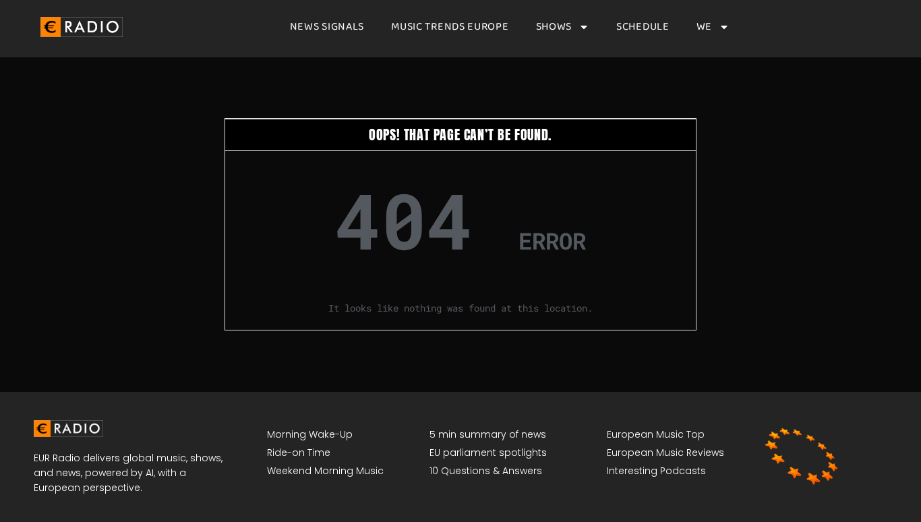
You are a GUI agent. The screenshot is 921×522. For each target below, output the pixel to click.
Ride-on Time (298, 452)
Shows (554, 27)
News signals (327, 27)
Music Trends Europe (449, 27)
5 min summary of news (487, 434)
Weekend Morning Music (325, 470)
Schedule (643, 27)
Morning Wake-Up (310, 434)
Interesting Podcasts (656, 470)
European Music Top (656, 434)
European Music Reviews (665, 452)
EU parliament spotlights (488, 452)
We (704, 27)
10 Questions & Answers (485, 470)
